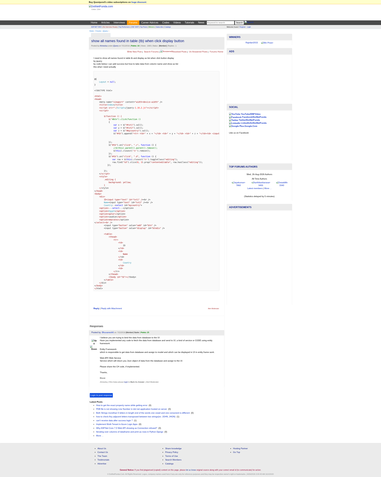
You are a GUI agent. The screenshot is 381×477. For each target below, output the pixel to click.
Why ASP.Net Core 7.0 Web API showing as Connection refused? (126, 428)
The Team (102, 456)
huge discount (138, 2)
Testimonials (103, 460)
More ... (99, 436)
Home (94, 22)
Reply (96, 308)
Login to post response (101, 395)
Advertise (101, 464)
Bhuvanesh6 (108, 332)
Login (249, 27)
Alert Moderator (213, 308)
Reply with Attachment (111, 308)
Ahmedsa (103, 46)
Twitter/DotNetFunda (249, 120)
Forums (133, 22)
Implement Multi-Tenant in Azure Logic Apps (117, 424)
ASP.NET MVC (96, 27)
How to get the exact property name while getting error (121, 405)
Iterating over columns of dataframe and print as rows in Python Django (129, 432)
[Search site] (249, 23)
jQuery (105, 31)
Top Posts (143, 27)
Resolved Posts (179, 52)
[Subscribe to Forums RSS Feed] (221, 34)
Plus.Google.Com (248, 126)
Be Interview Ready (110, 27)
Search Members (173, 460)
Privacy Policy (171, 452)
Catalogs (167, 27)
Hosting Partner (240, 448)
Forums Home (216, 52)
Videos (177, 22)
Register (243, 27)
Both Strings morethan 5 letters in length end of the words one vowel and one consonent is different (143, 413)
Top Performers (124, 27)
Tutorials (189, 22)
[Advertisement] (259, 78)
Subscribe (159, 27)
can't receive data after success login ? (114, 420)
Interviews (119, 22)
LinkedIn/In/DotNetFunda (253, 123)
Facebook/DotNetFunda (254, 117)
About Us (101, 448)
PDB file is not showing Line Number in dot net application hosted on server (131, 409)
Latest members (255, 188)
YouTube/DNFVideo (250, 114)
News (201, 22)
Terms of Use (171, 456)
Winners (151, 27)
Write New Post (134, 52)
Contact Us (102, 452)
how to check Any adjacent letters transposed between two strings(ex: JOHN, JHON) (135, 417)
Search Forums (151, 52)
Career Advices (149, 22)
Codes (165, 22)
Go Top (236, 452)
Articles (105, 22)
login (126, 382)
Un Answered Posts (197, 52)
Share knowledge (173, 448)
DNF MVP (135, 27)
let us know (191, 470)
